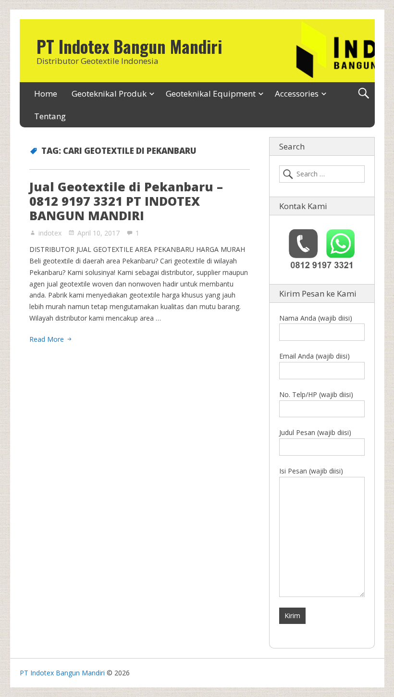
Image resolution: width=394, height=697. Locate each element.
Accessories (297, 93)
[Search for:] (322, 174)
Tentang (50, 116)
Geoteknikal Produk (109, 93)
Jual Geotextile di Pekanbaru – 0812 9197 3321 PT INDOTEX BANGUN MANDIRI (126, 201)
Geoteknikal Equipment (211, 93)
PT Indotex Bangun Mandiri (129, 46)
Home (45, 93)
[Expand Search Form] (363, 93)
